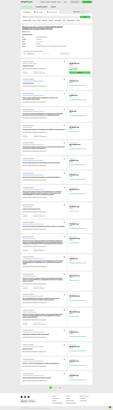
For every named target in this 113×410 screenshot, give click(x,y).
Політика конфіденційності (57, 403)
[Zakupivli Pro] (26, 2)
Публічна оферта (55, 398)
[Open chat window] (110, 407)
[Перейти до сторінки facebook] (22, 397)
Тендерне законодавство (71, 403)
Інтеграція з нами (83, 400)
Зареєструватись (87, 1)
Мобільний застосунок (84, 396)
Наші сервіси (53, 1)
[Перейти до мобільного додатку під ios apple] (24, 401)
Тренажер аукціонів (70, 400)
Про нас (59, 1)
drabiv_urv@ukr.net (39, 41)
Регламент (68, 398)
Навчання (43, 1)
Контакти (48, 1)
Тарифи (53, 396)
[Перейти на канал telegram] (29, 397)
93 (59, 387)
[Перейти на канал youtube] (25, 397)
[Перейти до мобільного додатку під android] (31, 401)
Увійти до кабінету (75, 1)
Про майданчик (83, 398)
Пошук (85, 16)
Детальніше (79, 72)
